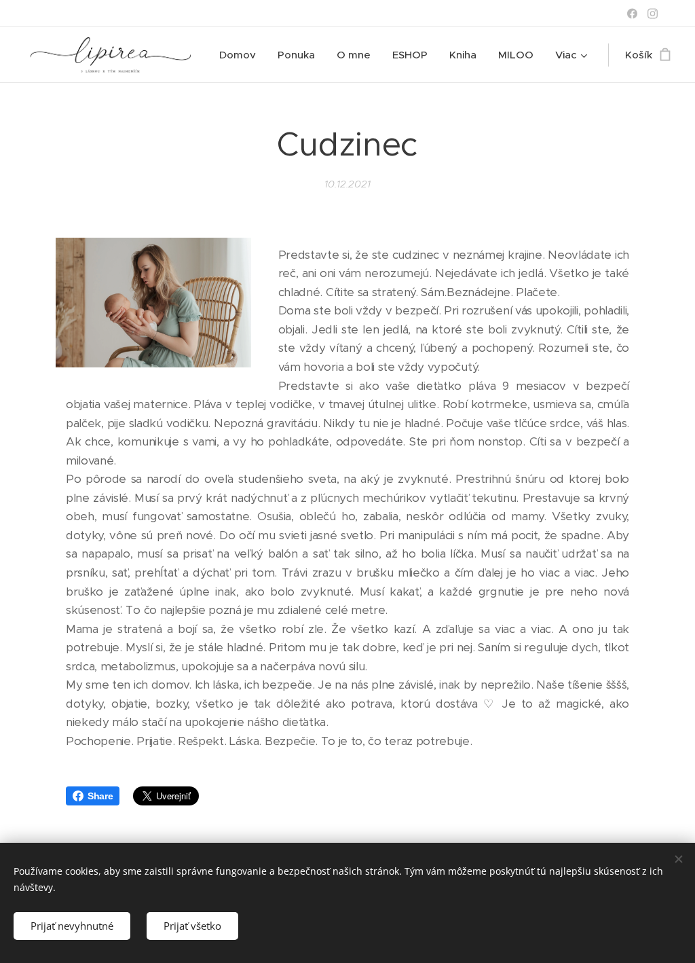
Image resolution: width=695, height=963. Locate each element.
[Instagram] (652, 13)
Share (100, 796)
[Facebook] (632, 13)
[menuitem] (241, 55)
